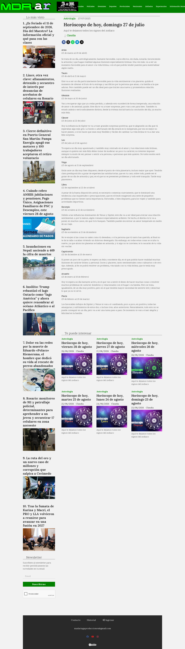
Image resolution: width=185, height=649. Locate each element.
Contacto (76, 620)
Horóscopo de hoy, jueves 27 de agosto (110, 345)
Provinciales (125, 6)
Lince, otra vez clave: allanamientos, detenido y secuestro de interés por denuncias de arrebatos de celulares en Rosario (38, 86)
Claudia (71, 35)
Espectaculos (161, 6)
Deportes (112, 6)
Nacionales (137, 6)
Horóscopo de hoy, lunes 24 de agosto (110, 397)
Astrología (69, 18)
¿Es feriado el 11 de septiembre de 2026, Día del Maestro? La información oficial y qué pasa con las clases (38, 32)
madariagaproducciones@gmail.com (92, 628)
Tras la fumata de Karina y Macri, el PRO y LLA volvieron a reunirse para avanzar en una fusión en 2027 (38, 515)
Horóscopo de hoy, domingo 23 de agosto (144, 399)
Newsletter (34, 557)
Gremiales (102, 6)
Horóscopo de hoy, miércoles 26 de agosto (144, 347)
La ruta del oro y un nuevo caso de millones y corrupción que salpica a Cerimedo (37, 465)
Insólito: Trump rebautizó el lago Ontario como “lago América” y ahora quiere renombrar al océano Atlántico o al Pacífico (39, 298)
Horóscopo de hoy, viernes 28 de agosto (76, 345)
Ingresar (109, 620)
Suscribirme (39, 584)
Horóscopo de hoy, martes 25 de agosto (76, 397)
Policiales (91, 6)
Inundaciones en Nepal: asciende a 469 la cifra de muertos (39, 250)
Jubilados (149, 6)
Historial (91, 620)
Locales (81, 6)
